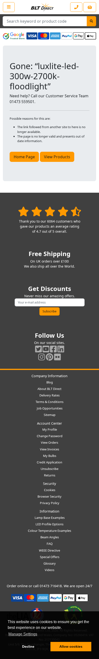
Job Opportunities (49, 408)
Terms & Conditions (49, 402)
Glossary (49, 563)
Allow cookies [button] (70, 646)
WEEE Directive (49, 550)
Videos (49, 570)
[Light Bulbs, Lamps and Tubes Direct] (42, 7)
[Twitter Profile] (38, 349)
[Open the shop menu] (9, 7)
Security (49, 483)
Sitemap (50, 415)
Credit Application (49, 462)
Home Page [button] (24, 156)
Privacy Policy (49, 503)
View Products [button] (57, 156)
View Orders (49, 442)
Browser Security (49, 496)
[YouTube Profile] (46, 349)
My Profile (49, 429)
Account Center (49, 423)
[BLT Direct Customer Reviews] (49, 211)
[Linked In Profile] (60, 349)
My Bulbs (49, 456)
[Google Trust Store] (14, 36)
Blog (49, 382)
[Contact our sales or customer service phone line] (76, 7)
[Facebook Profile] (53, 349)
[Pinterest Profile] (49, 357)
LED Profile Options (49, 524)
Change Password (49, 436)
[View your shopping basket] (89, 7)
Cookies (49, 490)
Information (49, 511)
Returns (49, 475)
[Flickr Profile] (57, 357)
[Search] (91, 21)
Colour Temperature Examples (49, 530)
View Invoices (49, 449)
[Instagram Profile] (41, 357)
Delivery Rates (49, 395)
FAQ (50, 543)
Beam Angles (49, 537)
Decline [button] (28, 646)
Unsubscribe (49, 469)
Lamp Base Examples (50, 517)
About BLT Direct (49, 389)
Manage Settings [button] (22, 634)
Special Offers (49, 557)
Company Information (49, 376)
